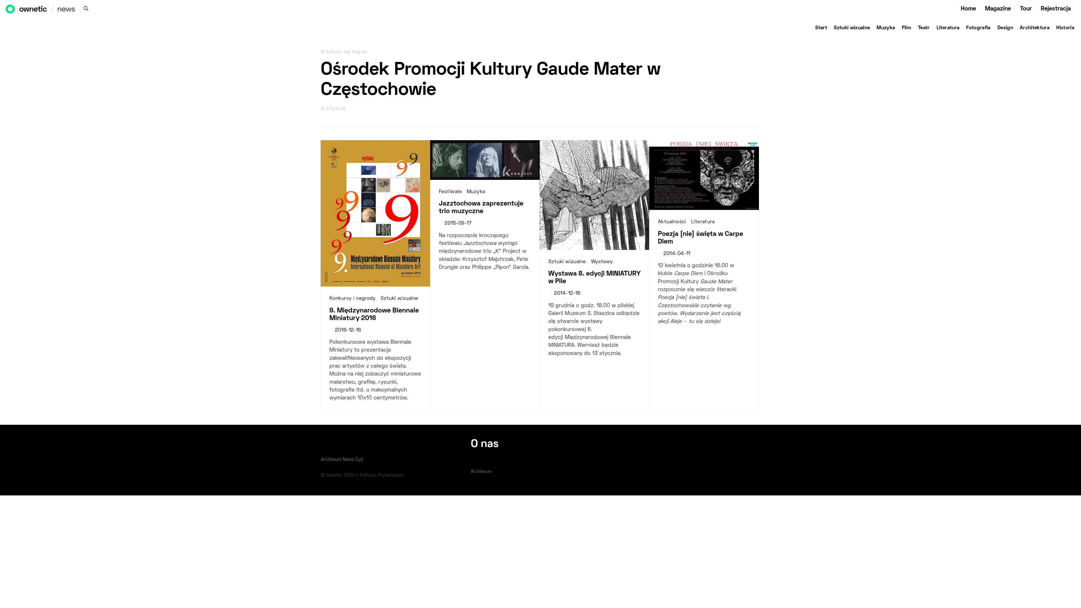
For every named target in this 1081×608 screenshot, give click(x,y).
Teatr (924, 28)
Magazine (998, 9)
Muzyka (886, 28)
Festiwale (450, 192)
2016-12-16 (348, 330)
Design (1005, 28)
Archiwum (481, 472)
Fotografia (978, 28)
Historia (1065, 28)
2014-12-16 (567, 293)
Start (821, 28)
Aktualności (672, 222)
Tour (1026, 9)
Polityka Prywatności (382, 475)
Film (906, 28)
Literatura (948, 28)
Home (968, 9)
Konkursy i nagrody (352, 298)
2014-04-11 (677, 254)
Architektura (1034, 28)
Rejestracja (1056, 9)
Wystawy (602, 262)
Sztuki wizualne (852, 28)
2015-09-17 (458, 223)
